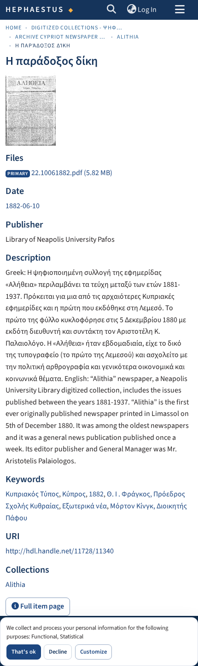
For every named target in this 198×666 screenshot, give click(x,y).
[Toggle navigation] (179, 10)
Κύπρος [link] (74, 494)
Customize (93, 652)
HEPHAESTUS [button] (35, 9)
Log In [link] (147, 10)
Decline (58, 652)
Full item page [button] (41, 606)
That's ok (24, 652)
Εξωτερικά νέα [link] (84, 506)
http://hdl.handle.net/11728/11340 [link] (60, 551)
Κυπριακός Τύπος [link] (32, 494)
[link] (99, 173)
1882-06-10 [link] (23, 206)
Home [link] (14, 28)
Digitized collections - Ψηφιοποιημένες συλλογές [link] (77, 28)
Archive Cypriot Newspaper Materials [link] (61, 37)
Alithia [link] (128, 37)
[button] (111, 10)
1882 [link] (96, 494)
